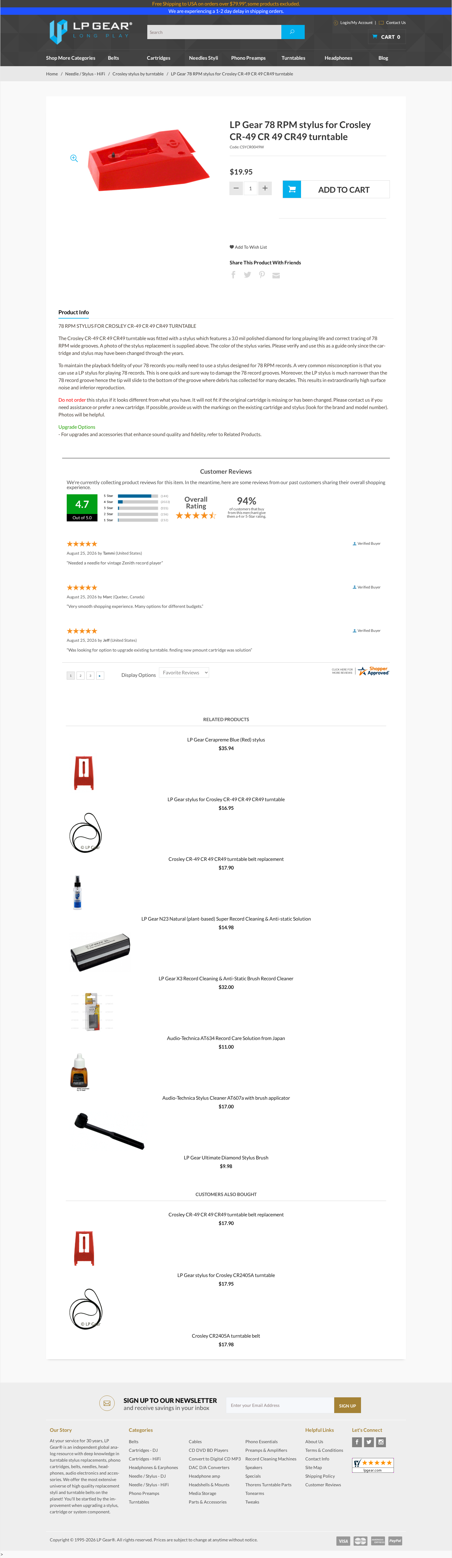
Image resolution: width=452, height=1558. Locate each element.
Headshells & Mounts (209, 1484)
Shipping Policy (320, 1476)
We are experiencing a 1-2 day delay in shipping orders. (226, 11)
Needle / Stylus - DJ (147, 1476)
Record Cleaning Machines (270, 1458)
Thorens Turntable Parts (268, 1484)
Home (52, 73)
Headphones (338, 58)
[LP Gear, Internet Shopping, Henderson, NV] (320, 1500)
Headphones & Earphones (153, 1467)
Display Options (138, 675)
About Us (314, 1441)
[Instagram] (381, 1442)
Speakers (253, 1467)
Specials (253, 1476)
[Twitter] (369, 1442)
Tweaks (252, 1501)
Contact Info (317, 1458)
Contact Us (395, 22)
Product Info (73, 312)
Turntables (293, 58)
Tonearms (254, 1493)
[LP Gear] (91, 32)
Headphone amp (204, 1476)
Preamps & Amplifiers (266, 1450)
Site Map (313, 1467)
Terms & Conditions (324, 1450)
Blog (383, 58)
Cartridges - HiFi (145, 1458)
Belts (113, 58)
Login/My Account (356, 22)
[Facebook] (357, 1442)
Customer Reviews (323, 1484)
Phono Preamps (248, 58)
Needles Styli (203, 58)
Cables (195, 1441)
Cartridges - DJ (143, 1450)
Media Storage (202, 1493)
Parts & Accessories (208, 1501)
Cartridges (158, 58)
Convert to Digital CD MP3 (215, 1458)
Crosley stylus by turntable (138, 73)
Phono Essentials (261, 1441)
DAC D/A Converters (209, 1467)
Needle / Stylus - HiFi (85, 73)
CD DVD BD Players (208, 1450)
